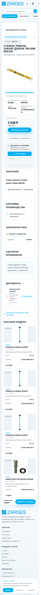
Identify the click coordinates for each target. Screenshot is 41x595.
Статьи (4, 550)
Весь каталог (24, 16)
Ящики (35, 16)
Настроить (19, 590)
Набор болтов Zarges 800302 (19, 479)
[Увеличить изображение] (20, 74)
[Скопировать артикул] (19, 41)
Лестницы (5, 535)
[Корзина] (33, 3)
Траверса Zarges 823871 (16, 435)
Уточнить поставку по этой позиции (17, 314)
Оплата (4, 557)
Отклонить (31, 590)
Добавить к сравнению (21, 138)
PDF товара (21, 154)
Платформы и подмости (11, 541)
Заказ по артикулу (9, 16)
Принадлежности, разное (16, 30)
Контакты (5, 563)
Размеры (12, 158)
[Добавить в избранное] (34, 37)
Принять (8, 590)
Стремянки (6, 531)
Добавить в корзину (19, 130)
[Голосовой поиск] (31, 11)
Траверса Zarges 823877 (16, 391)
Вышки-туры (6, 538)
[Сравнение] (27, 3)
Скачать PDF (28, 296)
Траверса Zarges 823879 (16, 347)
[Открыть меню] (38, 3)
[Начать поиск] (35, 11)
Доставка (5, 554)
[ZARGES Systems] (13, 3)
